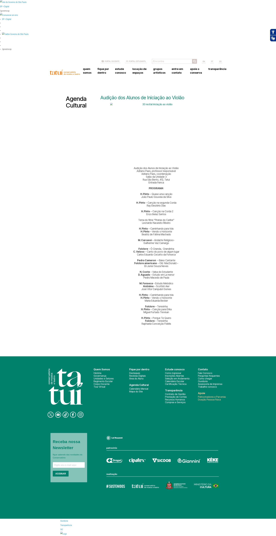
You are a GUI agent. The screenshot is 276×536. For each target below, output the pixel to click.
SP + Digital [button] (6, 19)
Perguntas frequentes (209, 375)
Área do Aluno (136, 378)
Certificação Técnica (175, 384)
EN (204, 61)
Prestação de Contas (176, 396)
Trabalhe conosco (207, 386)
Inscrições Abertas (174, 375)
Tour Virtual (99, 386)
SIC (61, 529)
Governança (100, 375)
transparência (217, 68)
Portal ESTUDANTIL (137, 61)
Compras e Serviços (175, 402)
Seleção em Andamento (177, 378)
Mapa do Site (136, 391)
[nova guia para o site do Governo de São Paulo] (9, 15)
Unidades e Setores (104, 378)
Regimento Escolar (103, 381)
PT (212, 61)
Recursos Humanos (175, 399)
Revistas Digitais (137, 375)
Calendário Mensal (138, 388)
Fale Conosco (205, 373)
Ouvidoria (203, 381)
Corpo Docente (102, 384)
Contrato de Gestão (175, 394)
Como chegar (205, 378)
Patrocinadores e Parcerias (212, 396)
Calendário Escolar (174, 381)
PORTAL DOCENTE (112, 61)
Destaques (134, 373)
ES (220, 61)
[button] (15, 34)
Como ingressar (173, 373)
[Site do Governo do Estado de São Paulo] (13, 2)
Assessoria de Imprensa (210, 384)
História (97, 373)
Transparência (66, 525)
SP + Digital (4, 6)
